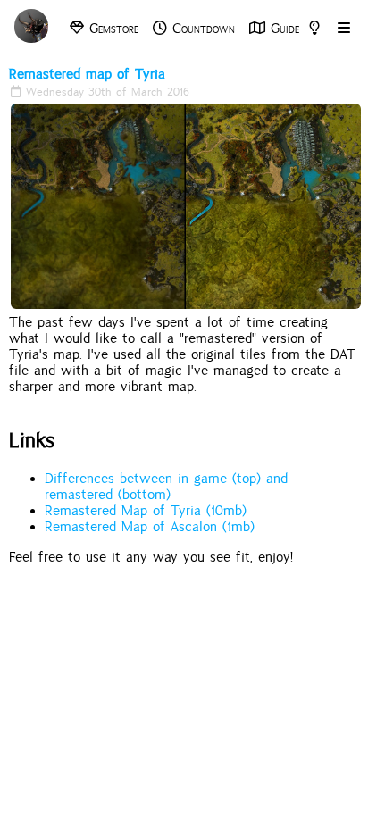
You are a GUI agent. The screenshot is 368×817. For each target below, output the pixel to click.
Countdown (201, 29)
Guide (282, 29)
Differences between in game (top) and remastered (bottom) (166, 487)
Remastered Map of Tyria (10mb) (146, 511)
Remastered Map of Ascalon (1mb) (150, 527)
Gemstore (111, 29)
